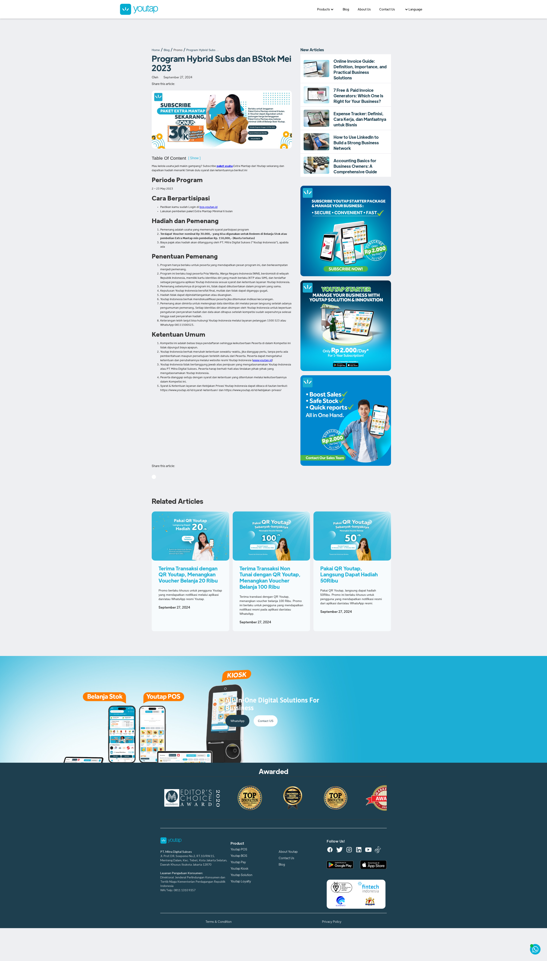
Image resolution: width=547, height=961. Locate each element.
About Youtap (288, 852)
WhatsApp (237, 721)
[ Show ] (194, 158)
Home (156, 50)
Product (237, 843)
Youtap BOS (239, 856)
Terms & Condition (219, 922)
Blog (167, 50)
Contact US (265, 721)
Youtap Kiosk (239, 868)
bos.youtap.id (209, 207)
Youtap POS (239, 849)
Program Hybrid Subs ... (202, 50)
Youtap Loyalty (241, 881)
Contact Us (286, 858)
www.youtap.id (262, 360)
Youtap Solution (241, 875)
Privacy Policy (331, 922)
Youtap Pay (238, 862)
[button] (325, 9)
